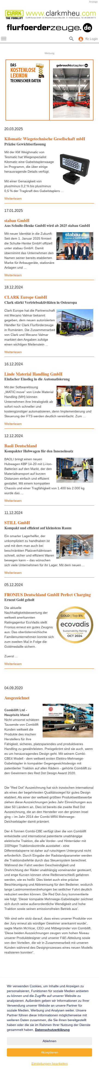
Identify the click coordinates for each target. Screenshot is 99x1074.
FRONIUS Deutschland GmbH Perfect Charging (47, 595)
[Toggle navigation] (3, 38)
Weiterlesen (13, 198)
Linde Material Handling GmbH (33, 374)
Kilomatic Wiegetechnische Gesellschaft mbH (44, 139)
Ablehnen (49, 1041)
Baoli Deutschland (20, 446)
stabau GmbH (16, 220)
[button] (7, 14)
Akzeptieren (49, 1052)
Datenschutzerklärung (52, 1030)
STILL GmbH (17, 523)
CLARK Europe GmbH (25, 297)
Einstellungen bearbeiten (50, 1063)
